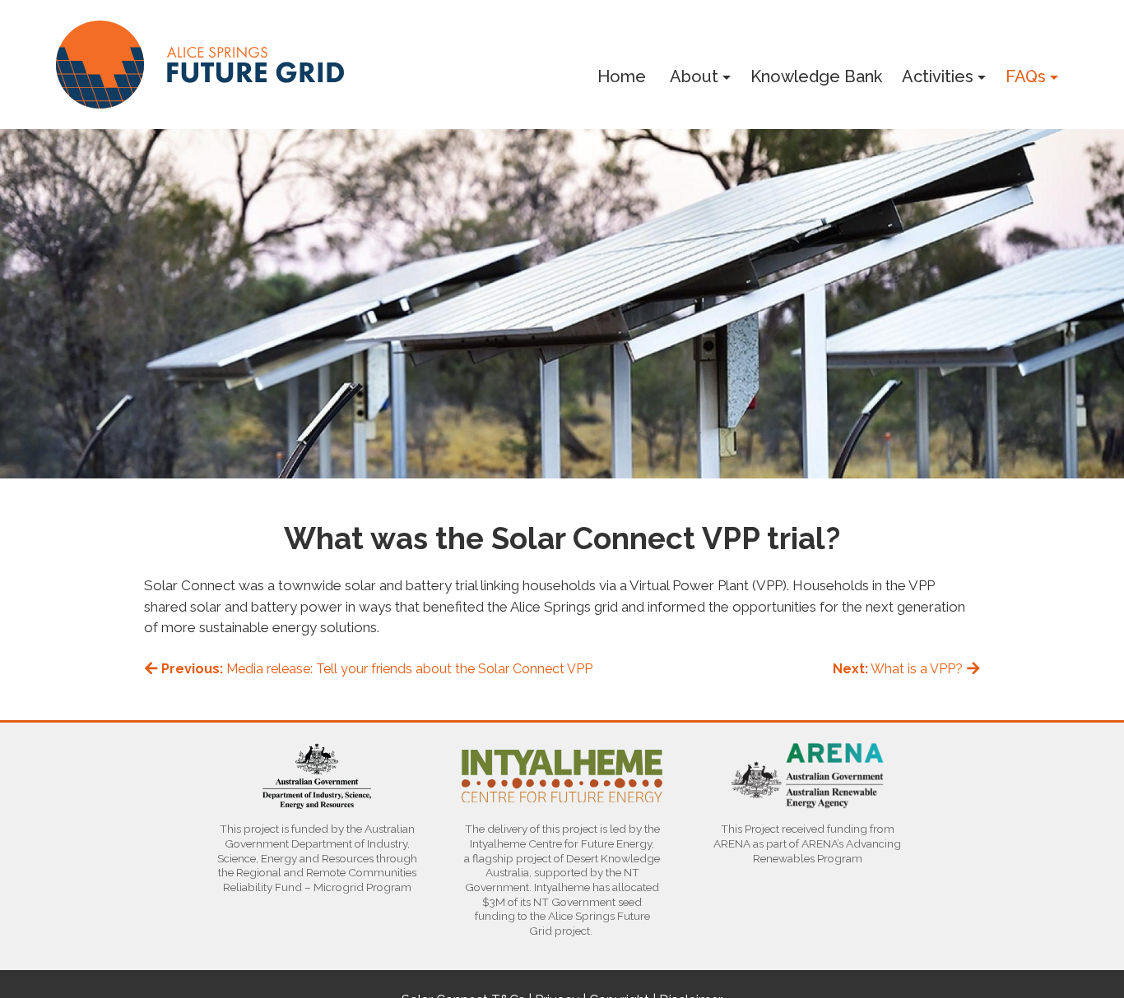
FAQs (1026, 76)
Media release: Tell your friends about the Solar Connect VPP (376, 669)
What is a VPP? (899, 669)
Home (621, 76)
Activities (937, 76)
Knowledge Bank (816, 76)
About (694, 76)
